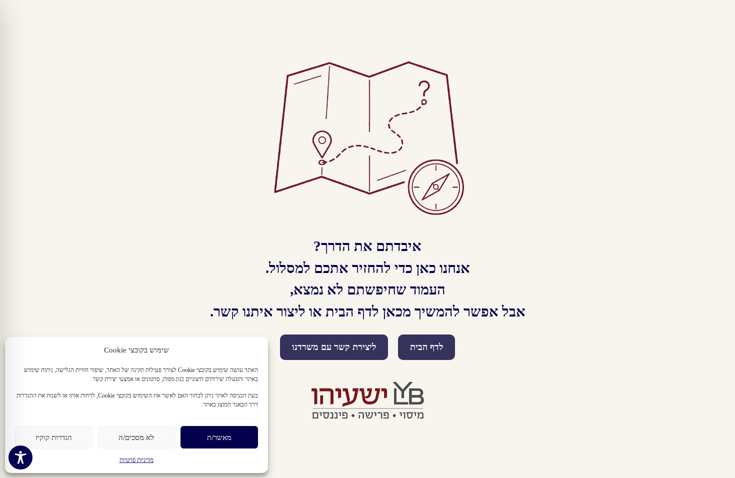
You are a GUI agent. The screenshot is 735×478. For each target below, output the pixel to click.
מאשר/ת (219, 438)
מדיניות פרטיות (137, 460)
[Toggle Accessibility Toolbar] (21, 457)
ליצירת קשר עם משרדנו (334, 347)
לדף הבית (426, 347)
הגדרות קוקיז (54, 438)
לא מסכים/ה (136, 438)
